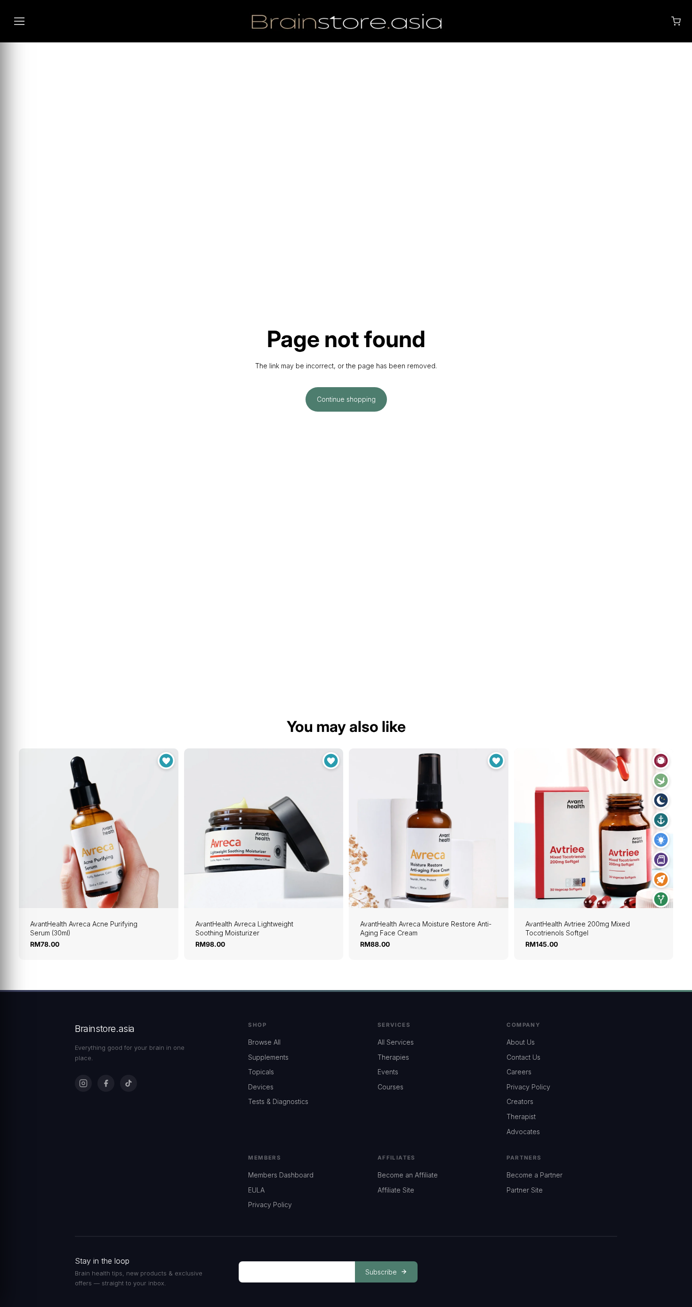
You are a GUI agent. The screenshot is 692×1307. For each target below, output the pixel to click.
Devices (261, 1087)
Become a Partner (535, 1175)
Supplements (268, 1057)
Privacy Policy (528, 1087)
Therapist (521, 1116)
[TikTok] (128, 1083)
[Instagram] (83, 1083)
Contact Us (523, 1057)
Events (388, 1072)
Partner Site (525, 1190)
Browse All (264, 1042)
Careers (519, 1072)
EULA (256, 1190)
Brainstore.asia (105, 1028)
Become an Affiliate (408, 1175)
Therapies (393, 1057)
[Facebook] (105, 1083)
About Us (521, 1042)
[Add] (163, 893)
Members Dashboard (281, 1175)
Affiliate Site (396, 1190)
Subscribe (381, 1272)
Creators (520, 1101)
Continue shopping (346, 399)
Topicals (261, 1072)
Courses (390, 1087)
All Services (396, 1042)
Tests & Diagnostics (278, 1101)
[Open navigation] (19, 21)
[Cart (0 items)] (676, 21)
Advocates (523, 1132)
